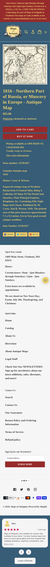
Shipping (7, 118)
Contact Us (11, 405)
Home (8, 320)
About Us (10, 335)
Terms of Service (14, 432)
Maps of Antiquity (19, 506)
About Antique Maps (16, 351)
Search (9, 397)
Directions (11, 343)
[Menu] (45, 32)
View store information (17, 155)
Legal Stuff (11, 359)
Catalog (9, 328)
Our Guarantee (13, 412)
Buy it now (25, 136)
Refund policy (13, 439)
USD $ (24, 481)
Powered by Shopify (37, 506)
